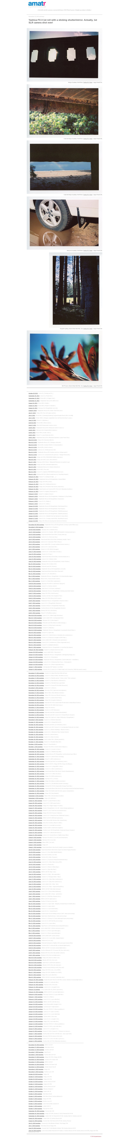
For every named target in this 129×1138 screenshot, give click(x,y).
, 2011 (35, 965)
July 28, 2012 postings (35, 529)
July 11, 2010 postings (35, 1123)
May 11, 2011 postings (34, 926)
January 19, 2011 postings (36, 1016)
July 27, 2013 (32, 413)
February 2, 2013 (33, 503)
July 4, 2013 (32, 415)
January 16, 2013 (33, 521)
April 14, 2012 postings (35, 596)
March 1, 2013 (32, 474)
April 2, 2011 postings (34, 955)
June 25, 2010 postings (35, 1128)
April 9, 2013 (32, 427)
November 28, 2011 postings (36, 690)
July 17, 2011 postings (35, 872)
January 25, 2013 (33, 506)
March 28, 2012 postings (35, 615)
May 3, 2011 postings (34, 930)
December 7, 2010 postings (36, 1052)
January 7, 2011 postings (35, 1033)
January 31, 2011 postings (36, 1002)
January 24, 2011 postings (36, 1014)
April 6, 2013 (32, 432)
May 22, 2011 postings (35, 911)
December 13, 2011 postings (36, 680)
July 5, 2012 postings (34, 546)
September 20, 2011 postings (36, 773)
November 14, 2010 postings (36, 1064)
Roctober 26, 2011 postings (36, 724)
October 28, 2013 (33, 393)
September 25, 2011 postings (36, 761)
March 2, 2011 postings (35, 977)
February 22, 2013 (33, 481)
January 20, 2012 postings (36, 659)
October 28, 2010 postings (36, 1074)
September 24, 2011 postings (36, 764)
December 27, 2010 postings (36, 1047)
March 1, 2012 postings (35, 647)
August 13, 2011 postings (35, 835)
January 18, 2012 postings (36, 662)
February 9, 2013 (33, 494)
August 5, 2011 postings (35, 840)
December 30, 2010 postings (36, 1045)
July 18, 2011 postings (35, 869)
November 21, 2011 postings (36, 697)
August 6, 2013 (33, 410)
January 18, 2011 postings (36, 1019)
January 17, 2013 (33, 518)
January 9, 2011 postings (35, 1029)
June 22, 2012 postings (35, 561)
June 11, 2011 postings (35, 886)
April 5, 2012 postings (34, 605)
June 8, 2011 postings (34, 894)
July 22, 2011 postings (35, 859)
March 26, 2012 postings (35, 620)
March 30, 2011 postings (35, 957)
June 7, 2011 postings (34, 896)
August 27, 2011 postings (35, 808)
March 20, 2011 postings (35, 967)
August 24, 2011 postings (35, 815)
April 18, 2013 (32, 423)
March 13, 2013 (33, 452)
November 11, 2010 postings (36, 1067)
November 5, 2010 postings (36, 1072)
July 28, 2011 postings (35, 852)
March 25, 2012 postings (35, 623)
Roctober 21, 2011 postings (36, 734)
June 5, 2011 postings (34, 899)
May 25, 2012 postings (35, 564)
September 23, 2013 (34, 398)
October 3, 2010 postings (35, 1106)
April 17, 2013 (32, 425)
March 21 (31, 965)
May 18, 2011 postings (35, 916)
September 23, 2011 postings (36, 766)
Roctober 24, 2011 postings (36, 729)
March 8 (31, 970)
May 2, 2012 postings (34, 581)
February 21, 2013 (33, 484)
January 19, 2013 (33, 516)
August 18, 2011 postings (35, 825)
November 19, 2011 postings (36, 702)
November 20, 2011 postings (36, 700)
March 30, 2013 (33, 440)
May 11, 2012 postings (35, 573)
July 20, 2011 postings (35, 864)
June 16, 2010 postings (35, 1130)
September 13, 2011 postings (36, 791)
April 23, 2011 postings (35, 943)
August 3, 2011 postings (35, 845)
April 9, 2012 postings (34, 600)
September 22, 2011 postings (36, 769)
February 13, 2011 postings (36, 987)
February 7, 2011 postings (35, 997)
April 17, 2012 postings (35, 593)
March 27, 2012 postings (35, 618)
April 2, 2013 (32, 437)
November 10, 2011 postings (36, 717)
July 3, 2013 (32, 418)
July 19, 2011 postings (35, 867)
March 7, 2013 (32, 462)
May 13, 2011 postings (35, 923)
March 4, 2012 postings (35, 642)
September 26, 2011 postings (36, 759)
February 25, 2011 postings (36, 979)
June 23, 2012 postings (35, 559)
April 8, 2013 (32, 430)
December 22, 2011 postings (36, 675)
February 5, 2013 (33, 499)
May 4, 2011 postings (34, 928)
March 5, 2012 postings (35, 640)
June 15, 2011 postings (35, 881)
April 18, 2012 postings (35, 591)
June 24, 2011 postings (35, 874)
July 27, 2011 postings (35, 854)
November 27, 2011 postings (36, 693)
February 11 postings (34, 989)
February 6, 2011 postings (35, 999)
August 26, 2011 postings (35, 810)
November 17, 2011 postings (36, 707)
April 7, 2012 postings (34, 603)
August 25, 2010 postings (35, 1118)
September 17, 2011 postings (36, 781)
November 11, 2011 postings (36, 715)
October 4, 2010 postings (35, 1101)
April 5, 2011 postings (34, 952)
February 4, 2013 (33, 501)
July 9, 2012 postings (34, 539)
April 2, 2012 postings (34, 613)
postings (39, 965)
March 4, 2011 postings (35, 975)
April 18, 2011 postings (35, 945)
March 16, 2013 (33, 445)
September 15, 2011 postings (36, 786)
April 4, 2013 (32, 435)
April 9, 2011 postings (34, 950)
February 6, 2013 (33, 496)
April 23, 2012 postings (35, 588)
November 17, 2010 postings (36, 1062)
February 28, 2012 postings (36, 650)
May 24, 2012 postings (35, 566)
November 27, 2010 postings (36, 1057)
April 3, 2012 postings (34, 610)
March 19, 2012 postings (35, 625)
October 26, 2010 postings (36, 1079)
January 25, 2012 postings (36, 654)
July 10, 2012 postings (35, 537)
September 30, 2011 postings (36, 749)
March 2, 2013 (32, 472)
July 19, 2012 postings (35, 534)
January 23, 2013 (33, 508)
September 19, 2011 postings (36, 776)
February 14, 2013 (33, 489)
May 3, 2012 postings (34, 578)
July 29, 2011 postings (35, 849)
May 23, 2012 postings (35, 569)
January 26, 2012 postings (36, 652)
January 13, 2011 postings (36, 1021)
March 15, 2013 (33, 447)
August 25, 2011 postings (35, 813)
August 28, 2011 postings (35, 805)
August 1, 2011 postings (35, 847)
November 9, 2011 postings (36, 719)
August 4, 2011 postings (35, 842)
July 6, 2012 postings (34, 544)
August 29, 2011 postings (35, 803)
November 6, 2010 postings (36, 1069)
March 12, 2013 (33, 454)
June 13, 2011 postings (35, 884)
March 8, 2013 (32, 459)
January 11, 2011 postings (36, 1026)
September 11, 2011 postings (36, 793)
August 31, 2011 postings (35, 800)
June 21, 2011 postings (35, 862)
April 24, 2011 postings (35, 940)
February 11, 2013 (33, 491)
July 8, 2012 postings (34, 542)
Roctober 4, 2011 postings (36, 744)
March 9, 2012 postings (35, 632)
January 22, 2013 (33, 511)
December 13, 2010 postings (36, 1049)
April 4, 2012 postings (34, 608)
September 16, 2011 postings (36, 783)
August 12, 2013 (33, 408)
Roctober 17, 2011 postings (36, 742)
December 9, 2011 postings (36, 688)
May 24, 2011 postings (35, 906)
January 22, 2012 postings (36, 657)
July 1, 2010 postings (34, 1125)
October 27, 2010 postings (36, 1076)
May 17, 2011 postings (35, 918)
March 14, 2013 (33, 450)
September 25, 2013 (34, 396)
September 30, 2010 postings (36, 1111)
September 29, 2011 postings (36, 751)
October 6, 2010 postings (35, 1094)
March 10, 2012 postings (35, 630)
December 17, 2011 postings (36, 678)
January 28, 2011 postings (36, 1006)
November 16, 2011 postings (36, 710)
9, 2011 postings (39, 796)
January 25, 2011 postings (36, 1011)
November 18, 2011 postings (36, 705)
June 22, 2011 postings (35, 876)
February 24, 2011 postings (36, 982)
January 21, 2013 (33, 513)
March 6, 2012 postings (35, 637)
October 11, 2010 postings (36, 1086)
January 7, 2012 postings (35, 667)
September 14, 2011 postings (36, 788)
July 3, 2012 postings (34, 549)
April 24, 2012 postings (35, 586)
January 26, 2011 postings (36, 1009)
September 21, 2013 (34, 400)
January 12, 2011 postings (36, 1024)
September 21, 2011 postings (36, 771)
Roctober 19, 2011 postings (36, 737)
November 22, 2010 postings (36, 1059)
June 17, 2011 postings (35, 879)
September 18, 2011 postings (36, 778)
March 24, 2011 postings (35, 962)
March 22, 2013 (33, 442)
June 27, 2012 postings (35, 551)
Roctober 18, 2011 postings (36, 739)
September (32, 796)
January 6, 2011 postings (35, 1036)
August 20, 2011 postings (35, 823)
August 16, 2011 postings (35, 827)
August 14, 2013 (33, 403)
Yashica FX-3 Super (87, 82)
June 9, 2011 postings (34, 891)
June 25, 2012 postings (35, 554)
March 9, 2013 (32, 457)
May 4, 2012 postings (34, 576)
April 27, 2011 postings (35, 938)
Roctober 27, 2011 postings (36, 722)
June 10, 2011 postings (35, 889)
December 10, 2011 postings (36, 685)
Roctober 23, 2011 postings (36, 732)
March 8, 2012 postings (35, 635)
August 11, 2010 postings (35, 1121)
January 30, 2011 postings (36, 1004)
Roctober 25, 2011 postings (36, 727)
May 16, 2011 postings (35, 921)
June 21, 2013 (32, 420)
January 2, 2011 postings (35, 1041)
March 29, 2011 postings (35, 960)
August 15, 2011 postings (35, 830)
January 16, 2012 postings (36, 664)
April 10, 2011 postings (35, 948)
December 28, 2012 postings (36, 524)
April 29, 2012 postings (35, 583)
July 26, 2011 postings (35, 857)
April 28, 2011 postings (35, 935)
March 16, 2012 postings (35, 627)
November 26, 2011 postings (36, 695)
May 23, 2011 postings (35, 908)
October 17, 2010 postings (36, 1084)
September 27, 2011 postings (36, 756)
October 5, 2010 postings (35, 1096)
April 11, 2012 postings (35, 598)
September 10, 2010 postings (36, 1116)
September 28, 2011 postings (36, 754)
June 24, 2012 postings (35, 556)
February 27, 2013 (33, 476)
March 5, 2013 (32, 467)
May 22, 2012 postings (35, 571)
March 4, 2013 (32, 469)
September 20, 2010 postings (36, 1113)
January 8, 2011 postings (35, 1031)
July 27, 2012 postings (35, 532)
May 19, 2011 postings (35, 913)
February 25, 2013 (33, 479)
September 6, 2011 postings (36, 798)
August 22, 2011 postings (35, 820)
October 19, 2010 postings (36, 1081)
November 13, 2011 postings (36, 712)
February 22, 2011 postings (36, 984)
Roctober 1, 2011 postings (36, 746)
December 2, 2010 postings (36, 1054)
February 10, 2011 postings (36, 992)
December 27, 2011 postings (36, 673)
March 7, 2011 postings (35, 972)
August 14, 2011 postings (35, 832)
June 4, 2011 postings (34, 901)
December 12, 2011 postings (36, 683)
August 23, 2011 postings (35, 818)
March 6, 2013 (32, 464)
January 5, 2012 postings (35, 669)
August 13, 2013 (33, 405)
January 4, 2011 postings (35, 1038)
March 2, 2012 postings (35, 645)
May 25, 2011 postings (35, 903)
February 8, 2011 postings (35, 994)
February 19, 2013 (33, 486)
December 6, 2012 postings (36, 527)
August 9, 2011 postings (35, 837)
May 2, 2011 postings (34, 933)
